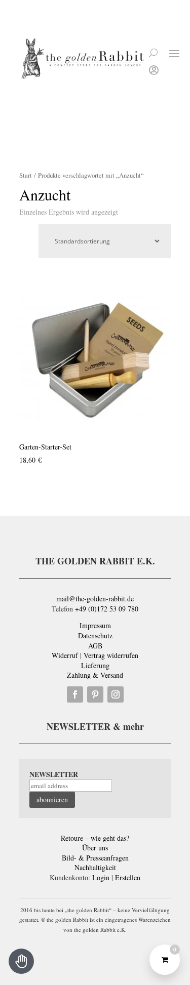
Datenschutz (95, 635)
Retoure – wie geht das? (95, 838)
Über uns (95, 847)
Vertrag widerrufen (111, 655)
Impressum (95, 625)
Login (100, 877)
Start (25, 175)
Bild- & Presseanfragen (95, 858)
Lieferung (95, 665)
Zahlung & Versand (95, 675)
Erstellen (127, 877)
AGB (95, 645)
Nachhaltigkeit (95, 867)
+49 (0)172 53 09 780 (106, 608)
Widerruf (65, 655)
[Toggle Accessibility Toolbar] (21, 961)
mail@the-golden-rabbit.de (95, 598)
